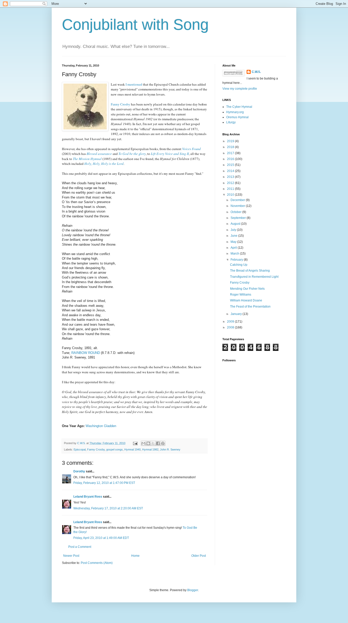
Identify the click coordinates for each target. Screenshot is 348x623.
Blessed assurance (99, 153)
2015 (231, 165)
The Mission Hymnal (87, 158)
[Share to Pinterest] (162, 443)
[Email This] (143, 443)
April (234, 247)
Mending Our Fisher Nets (247, 288)
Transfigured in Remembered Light (254, 277)
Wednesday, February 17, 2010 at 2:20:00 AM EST (108, 508)
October (236, 212)
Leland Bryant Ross (87, 496)
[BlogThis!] (148, 443)
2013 (231, 177)
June (234, 235)
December (238, 200)
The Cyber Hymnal (239, 107)
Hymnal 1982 (150, 449)
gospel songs (114, 449)
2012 (231, 183)
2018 (231, 147)
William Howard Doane (246, 300)
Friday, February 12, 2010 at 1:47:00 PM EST (104, 483)
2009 (231, 321)
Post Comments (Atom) (97, 563)
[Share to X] (153, 443)
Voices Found (191, 149)
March (235, 253)
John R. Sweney (170, 449)
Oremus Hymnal (237, 117)
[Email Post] (135, 443)
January (237, 314)
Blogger (192, 590)
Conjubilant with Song (135, 24)
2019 (231, 141)
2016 (231, 159)
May (234, 242)
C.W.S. (256, 72)
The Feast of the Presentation (250, 306)
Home (135, 556)
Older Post (198, 556)
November (238, 206)
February (237, 259)
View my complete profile (239, 88)
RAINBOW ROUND (85, 353)
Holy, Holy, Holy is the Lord (104, 163)
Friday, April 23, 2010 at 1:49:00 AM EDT (101, 538)
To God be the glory (132, 153)
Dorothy (79, 471)
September (239, 218)
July (234, 230)
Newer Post (71, 556)
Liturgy (231, 122)
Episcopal (80, 449)
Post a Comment (79, 547)
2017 (231, 153)
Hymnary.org (235, 112)
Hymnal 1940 (132, 449)
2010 (231, 194)
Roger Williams (240, 294)
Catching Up (238, 265)
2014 (231, 171)
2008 (231, 327)
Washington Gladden (101, 426)
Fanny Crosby (96, 449)
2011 (231, 189)
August (236, 224)
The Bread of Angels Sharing (250, 270)
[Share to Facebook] (157, 443)
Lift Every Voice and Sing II (170, 153)
